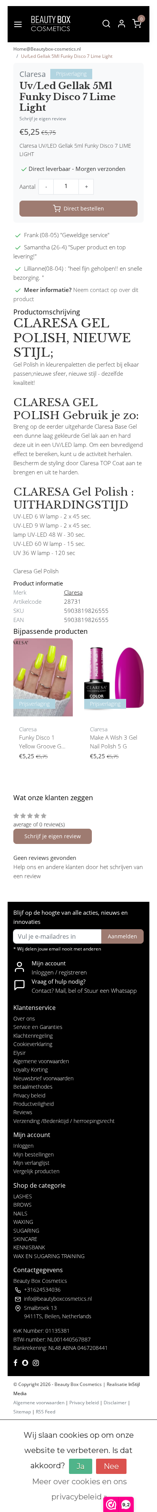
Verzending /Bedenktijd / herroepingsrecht (64, 1120)
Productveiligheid (33, 1103)
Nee (111, 1466)
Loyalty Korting (30, 1069)
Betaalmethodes (33, 1086)
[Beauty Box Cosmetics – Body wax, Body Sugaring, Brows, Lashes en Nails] (50, 24)
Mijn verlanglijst (31, 1162)
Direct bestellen (84, 208)
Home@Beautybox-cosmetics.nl (47, 49)
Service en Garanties (37, 1026)
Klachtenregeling (33, 1035)
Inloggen (23, 1145)
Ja (81, 1466)
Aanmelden (122, 936)
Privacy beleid (29, 1095)
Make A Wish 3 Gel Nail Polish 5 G (113, 742)
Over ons (24, 1018)
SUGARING (26, 1230)
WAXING (23, 1221)
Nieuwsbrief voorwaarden (43, 1078)
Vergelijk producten (36, 1171)
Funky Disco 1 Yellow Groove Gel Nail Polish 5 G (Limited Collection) (43, 742)
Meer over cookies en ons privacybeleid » (79, 1489)
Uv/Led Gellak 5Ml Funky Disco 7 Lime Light (66, 56)
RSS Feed (45, 1411)
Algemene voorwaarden (41, 1061)
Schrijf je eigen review (42, 118)
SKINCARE (25, 1238)
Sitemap (22, 1411)
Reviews (22, 1112)
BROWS (22, 1204)
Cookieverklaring (32, 1044)
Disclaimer (115, 1402)
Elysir (19, 1052)
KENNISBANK (29, 1247)
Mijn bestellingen (33, 1154)
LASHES (22, 1196)
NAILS (20, 1213)
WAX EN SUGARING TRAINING (49, 1256)
